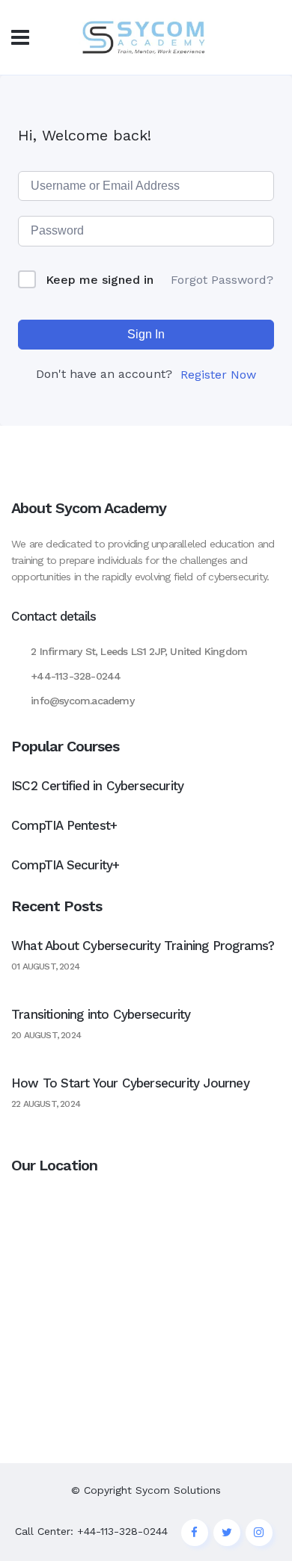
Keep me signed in (99, 280)
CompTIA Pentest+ (64, 825)
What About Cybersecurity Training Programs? (143, 945)
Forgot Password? (222, 280)
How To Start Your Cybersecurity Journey (130, 1083)
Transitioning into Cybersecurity (100, 1014)
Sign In (146, 334)
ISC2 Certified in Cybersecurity (97, 785)
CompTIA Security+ (65, 864)
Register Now (218, 374)
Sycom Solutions (178, 1490)
